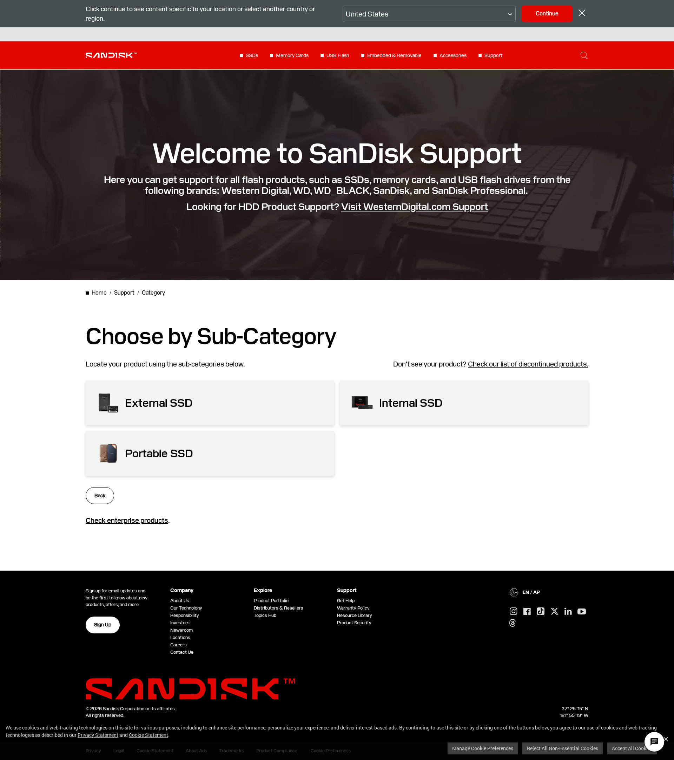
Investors (180, 623)
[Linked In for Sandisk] (568, 612)
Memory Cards (292, 55)
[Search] (584, 55)
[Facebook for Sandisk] (527, 612)
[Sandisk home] (111, 54)
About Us (179, 601)
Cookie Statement (148, 735)
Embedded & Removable (394, 55)
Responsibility (184, 615)
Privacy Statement (98, 735)
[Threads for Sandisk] (512, 623)
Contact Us (181, 652)
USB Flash (337, 55)
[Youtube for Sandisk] (581, 611)
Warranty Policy (353, 608)
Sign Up (102, 624)
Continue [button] (547, 13)
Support (493, 55)
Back (99, 495)
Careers (178, 645)
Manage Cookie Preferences (482, 748)
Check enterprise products (127, 520)
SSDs (252, 55)
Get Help (346, 601)
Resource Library (354, 615)
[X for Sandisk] (554, 611)
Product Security (354, 623)
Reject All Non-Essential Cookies (562, 748)
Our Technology (186, 608)
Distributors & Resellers (278, 608)
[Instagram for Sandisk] (513, 611)
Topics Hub (265, 615)
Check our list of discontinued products (527, 364)
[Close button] (582, 14)
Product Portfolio (271, 601)
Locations (180, 637)
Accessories (453, 55)
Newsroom (181, 630)
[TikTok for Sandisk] (540, 611)
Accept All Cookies (632, 748)
